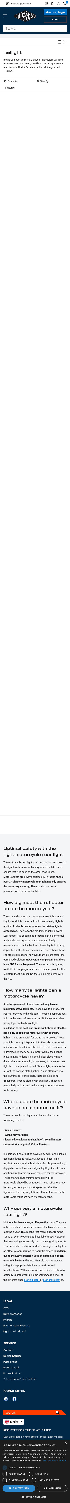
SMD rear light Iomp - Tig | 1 (50, 798)
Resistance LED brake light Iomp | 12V (15, 617)
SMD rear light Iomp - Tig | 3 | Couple (15, 681)
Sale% (55, 19)
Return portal (11, 1367)
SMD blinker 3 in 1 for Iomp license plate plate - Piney (51, 367)
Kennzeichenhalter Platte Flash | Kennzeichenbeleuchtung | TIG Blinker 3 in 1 (17, 492)
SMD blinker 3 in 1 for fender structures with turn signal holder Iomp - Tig (17, 556)
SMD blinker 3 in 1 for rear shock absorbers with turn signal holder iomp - (16, 369)
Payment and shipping (16, 1325)
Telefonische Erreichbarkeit (19, 1379)
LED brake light (51, 1279)
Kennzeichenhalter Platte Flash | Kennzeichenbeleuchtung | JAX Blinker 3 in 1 (52, 133)
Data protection (12, 1314)
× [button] (66, 1443)
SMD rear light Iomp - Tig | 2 (15, 798)
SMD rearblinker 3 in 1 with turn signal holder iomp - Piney (16, 249)
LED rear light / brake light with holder (50, 428)
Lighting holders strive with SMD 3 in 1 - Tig (51, 552)
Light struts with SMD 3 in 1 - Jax (51, 193)
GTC (6, 1308)
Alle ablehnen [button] (52, 1488)
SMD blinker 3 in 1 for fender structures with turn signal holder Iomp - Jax (17, 133)
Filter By (44, 81)
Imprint (7, 1319)
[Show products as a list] (65, 42)
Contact (8, 1350)
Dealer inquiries (12, 1356)
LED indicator (32, 1279)
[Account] (58, 3)
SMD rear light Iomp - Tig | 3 (50, 738)
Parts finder (10, 1361)
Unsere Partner (12, 1373)
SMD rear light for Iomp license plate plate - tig (51, 681)
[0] (64, 3)
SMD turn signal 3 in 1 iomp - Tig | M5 (16, 193)
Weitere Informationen (54, 1460)
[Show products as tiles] (59, 42)
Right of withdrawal (14, 1331)
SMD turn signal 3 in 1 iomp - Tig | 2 (16, 312)
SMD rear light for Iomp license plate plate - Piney (16, 740)
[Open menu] (5, 16)
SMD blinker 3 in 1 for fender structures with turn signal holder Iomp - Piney (52, 251)
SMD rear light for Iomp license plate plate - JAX (52, 488)
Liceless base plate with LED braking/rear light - (52, 312)
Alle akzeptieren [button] (19, 1488)
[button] (35, 87)
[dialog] (35, 1471)
